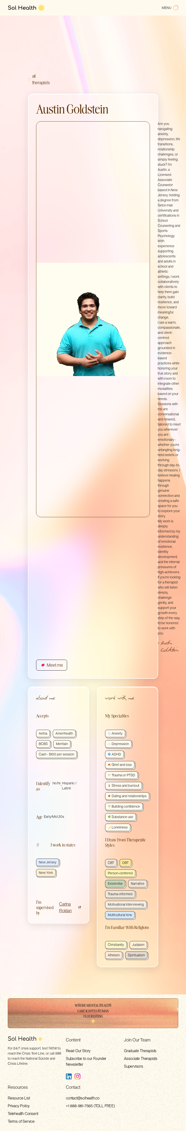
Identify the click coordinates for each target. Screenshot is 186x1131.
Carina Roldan (65, 907)
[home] (26, 8)
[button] (170, 8)
